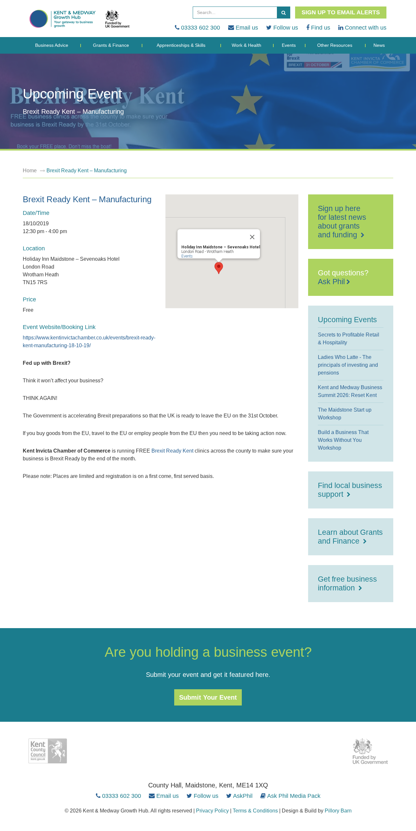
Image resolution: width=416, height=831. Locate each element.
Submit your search (283, 12)
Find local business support (350, 489)
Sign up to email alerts (341, 12)
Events (289, 45)
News (379, 45)
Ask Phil (331, 281)
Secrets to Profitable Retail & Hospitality (348, 338)
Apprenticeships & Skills (181, 45)
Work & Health (246, 45)
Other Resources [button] (334, 45)
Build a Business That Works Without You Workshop (343, 440)
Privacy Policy (212, 810)
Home (30, 170)
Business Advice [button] (51, 45)
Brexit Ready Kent (172, 451)
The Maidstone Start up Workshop (344, 413)
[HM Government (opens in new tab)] (370, 751)
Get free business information (347, 583)
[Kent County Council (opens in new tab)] (47, 751)
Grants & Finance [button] (111, 45)
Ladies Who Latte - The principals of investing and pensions (348, 365)
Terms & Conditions (255, 810)
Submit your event (208, 697)
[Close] (252, 237)
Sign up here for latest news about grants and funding (342, 221)
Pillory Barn (338, 810)
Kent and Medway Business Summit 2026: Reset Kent (350, 391)
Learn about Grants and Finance (350, 536)
